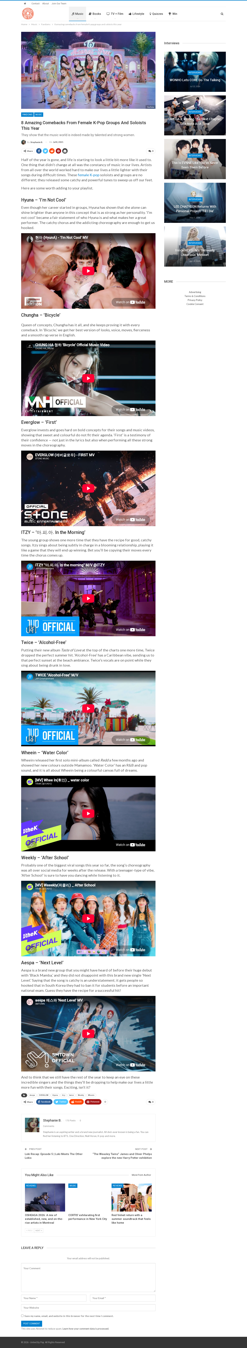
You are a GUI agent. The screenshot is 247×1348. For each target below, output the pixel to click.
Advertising (195, 292)
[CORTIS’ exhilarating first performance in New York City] (88, 1198)
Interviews (195, 72)
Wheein (91, 1095)
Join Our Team (59, 3)
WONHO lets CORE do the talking (195, 80)
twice (71, 1095)
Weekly (81, 1095)
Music (79, 14)
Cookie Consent (194, 304)
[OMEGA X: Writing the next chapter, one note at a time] (195, 115)
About (45, 3)
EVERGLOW (43, 1095)
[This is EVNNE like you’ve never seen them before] (195, 159)
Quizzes (157, 14)
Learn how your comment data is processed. (86, 1328)
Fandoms (27, 114)
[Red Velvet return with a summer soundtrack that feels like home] (132, 1198)
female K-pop (88, 175)
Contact (35, 3)
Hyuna (55, 1095)
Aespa (32, 1095)
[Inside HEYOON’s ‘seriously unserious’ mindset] (195, 246)
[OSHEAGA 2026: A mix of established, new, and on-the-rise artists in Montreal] (45, 1198)
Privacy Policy (195, 300)
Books (97, 14)
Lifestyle (138, 14)
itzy (63, 1095)
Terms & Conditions (194, 296)
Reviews (30, 1185)
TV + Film (117, 14)
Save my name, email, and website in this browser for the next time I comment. (69, 1316)
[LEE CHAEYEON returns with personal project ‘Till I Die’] (195, 203)
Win (174, 14)
